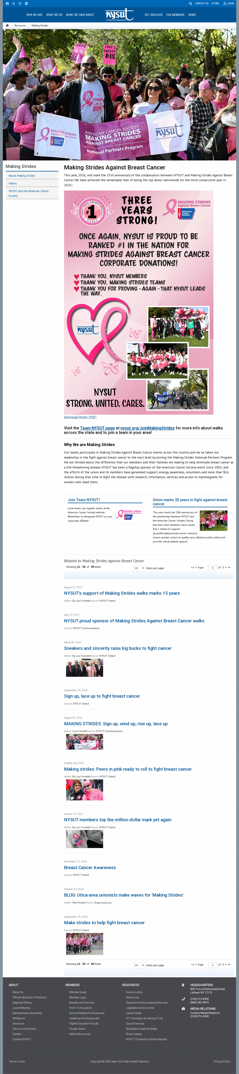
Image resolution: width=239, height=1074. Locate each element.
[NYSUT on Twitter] (12, 3)
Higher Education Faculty (84, 1023)
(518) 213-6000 (199, 998)
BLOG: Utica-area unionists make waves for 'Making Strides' (124, 895)
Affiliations (19, 1018)
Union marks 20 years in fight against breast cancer (190, 502)
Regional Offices (22, 1002)
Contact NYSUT (22, 1039)
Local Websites (21, 1007)
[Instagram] (19, 3)
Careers (17, 1034)
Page (201, 567)
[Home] (7, 25)
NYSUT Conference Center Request (146, 1039)
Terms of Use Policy (24, 1028)
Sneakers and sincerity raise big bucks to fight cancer (118, 648)
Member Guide (77, 992)
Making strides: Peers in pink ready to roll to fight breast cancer (128, 769)
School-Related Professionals (87, 1013)
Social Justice (134, 992)
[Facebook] (6, 3)
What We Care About (80, 15)
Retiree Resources (80, 1034)
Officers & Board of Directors (29, 997)
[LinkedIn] (25, 3)
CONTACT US (202, 3)
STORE (215, 3)
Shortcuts (18, 1023)
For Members (175, 15)
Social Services (135, 1023)
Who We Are (34, 15)
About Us (18, 992)
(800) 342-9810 (199, 1002)
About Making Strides (22, 175)
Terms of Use (17, 1061)
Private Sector (77, 1028)
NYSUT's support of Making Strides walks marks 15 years (122, 593)
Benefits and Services (81, 1002)
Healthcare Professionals (84, 1018)
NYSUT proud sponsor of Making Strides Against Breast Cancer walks (134, 620)
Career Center (134, 1013)
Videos (13, 183)
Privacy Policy (222, 1061)
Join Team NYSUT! (84, 500)
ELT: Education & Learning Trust (144, 1018)
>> (229, 567)
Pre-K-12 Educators (80, 1007)
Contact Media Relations (205, 1012)
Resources (20, 25)
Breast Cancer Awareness (90, 867)
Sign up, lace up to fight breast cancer (102, 696)
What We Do (54, 15)
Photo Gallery (134, 1034)
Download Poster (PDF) (80, 417)
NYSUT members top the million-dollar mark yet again (117, 819)
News (192, 15)
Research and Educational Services (146, 1002)
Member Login (77, 997)
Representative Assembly (27, 1013)
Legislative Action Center (140, 1007)
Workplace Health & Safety (141, 1028)
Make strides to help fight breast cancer (104, 922)
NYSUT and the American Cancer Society (29, 193)
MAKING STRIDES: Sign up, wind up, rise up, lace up (116, 723)
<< (192, 567)
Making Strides (21, 166)
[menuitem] (34, 14)
